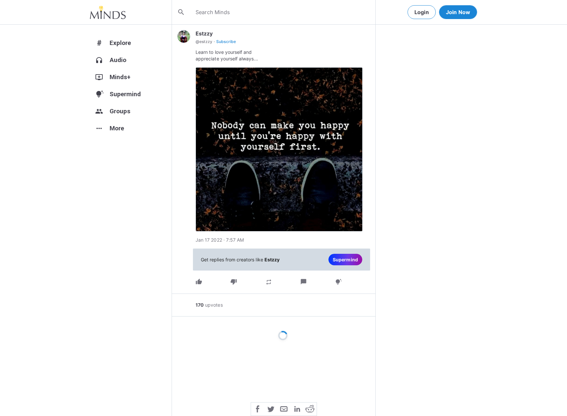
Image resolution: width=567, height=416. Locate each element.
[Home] (108, 12)
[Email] (283, 408)
